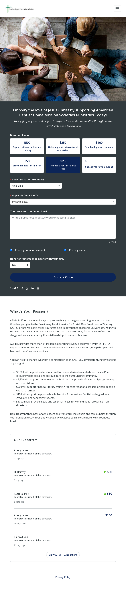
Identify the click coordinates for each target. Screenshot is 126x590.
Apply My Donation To (25, 195)
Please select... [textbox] (20, 201)
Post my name (77, 250)
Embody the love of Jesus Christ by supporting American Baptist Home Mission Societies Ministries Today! (63, 112)
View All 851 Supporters (63, 554)
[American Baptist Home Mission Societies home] (19, 8)
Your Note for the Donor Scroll (28, 211)
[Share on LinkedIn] (33, 288)
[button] (117, 9)
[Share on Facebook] (23, 288)
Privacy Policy (63, 577)
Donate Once (63, 277)
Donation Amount (21, 135)
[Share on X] (27, 288)
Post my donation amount (30, 250)
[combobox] (63, 202)
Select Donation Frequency (28, 179)
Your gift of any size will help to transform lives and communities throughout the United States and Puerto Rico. (63, 123)
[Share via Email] (38, 288)
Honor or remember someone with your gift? (37, 258)
